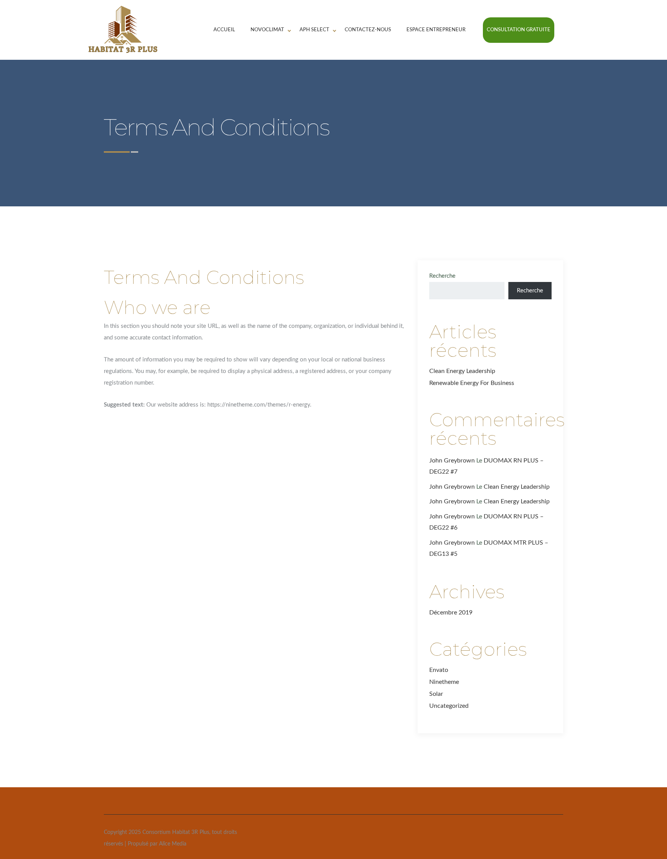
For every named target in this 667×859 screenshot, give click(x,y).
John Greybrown (452, 460)
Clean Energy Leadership (462, 371)
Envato (438, 670)
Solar (436, 694)
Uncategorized (449, 706)
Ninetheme (444, 682)
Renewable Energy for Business (471, 383)
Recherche (442, 276)
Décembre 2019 (450, 612)
